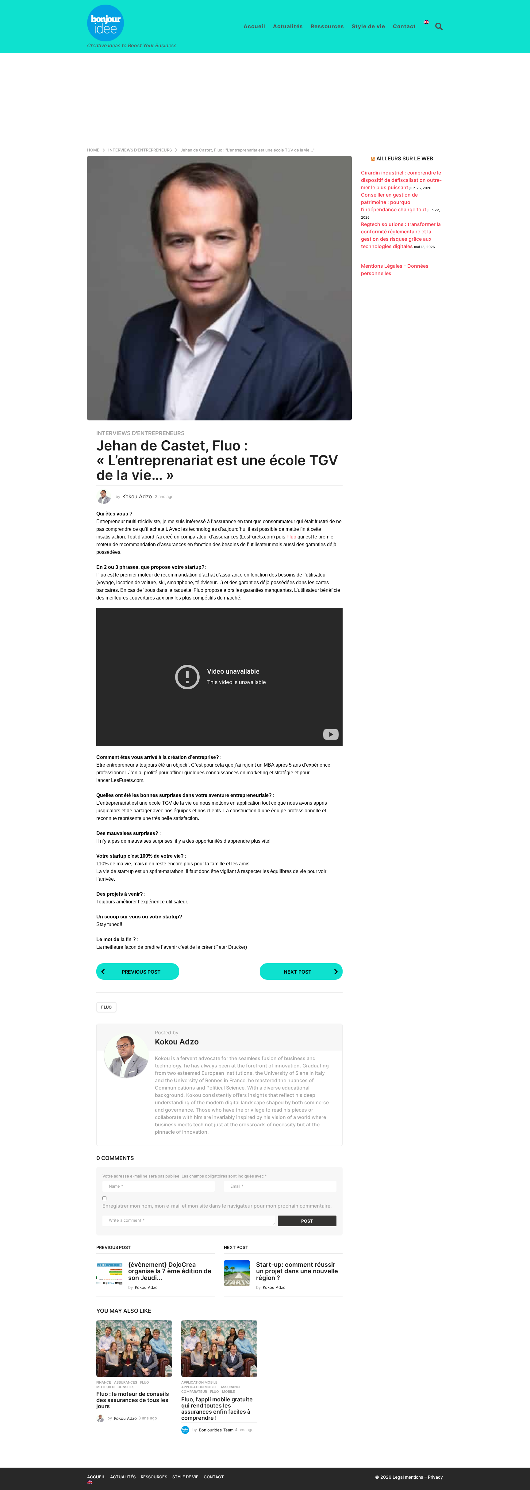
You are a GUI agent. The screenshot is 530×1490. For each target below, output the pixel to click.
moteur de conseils (115, 1387)
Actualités (288, 26)
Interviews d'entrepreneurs (140, 433)
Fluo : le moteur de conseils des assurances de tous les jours (132, 1400)
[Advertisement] (265, 99)
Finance (103, 1382)
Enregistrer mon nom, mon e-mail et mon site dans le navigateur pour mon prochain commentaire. (217, 1206)
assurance (231, 1387)
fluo (106, 1007)
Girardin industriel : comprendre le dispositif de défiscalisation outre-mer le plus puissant (401, 180)
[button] (439, 26)
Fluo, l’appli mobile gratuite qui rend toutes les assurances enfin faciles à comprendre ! (217, 1408)
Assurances (125, 1382)
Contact (404, 26)
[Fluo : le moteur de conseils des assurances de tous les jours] (134, 1348)
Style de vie (368, 26)
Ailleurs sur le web (404, 158)
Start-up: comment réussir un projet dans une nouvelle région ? (297, 1271)
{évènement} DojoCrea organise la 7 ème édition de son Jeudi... (169, 1271)
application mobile (199, 1387)
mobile (228, 1391)
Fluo (291, 536)
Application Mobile (199, 1382)
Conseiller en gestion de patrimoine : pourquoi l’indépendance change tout (393, 202)
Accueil (254, 26)
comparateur (194, 1391)
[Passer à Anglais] (426, 22)
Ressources (327, 26)
